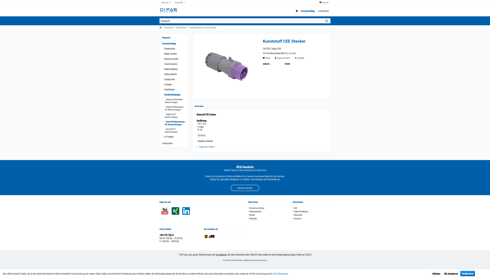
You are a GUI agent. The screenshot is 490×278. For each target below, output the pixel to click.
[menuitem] (323, 2)
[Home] (297, 11)
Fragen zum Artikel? (283, 58)
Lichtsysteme (167, 143)
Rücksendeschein (255, 211)
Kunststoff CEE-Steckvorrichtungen (171, 130)
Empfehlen (300, 58)
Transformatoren (170, 63)
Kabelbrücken (169, 89)
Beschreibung (199, 106)
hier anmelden (290, 53)
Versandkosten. (221, 254)
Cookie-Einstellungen (301, 211)
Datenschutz (298, 214)
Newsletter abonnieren (245, 187)
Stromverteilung (169, 43)
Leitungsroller (169, 79)
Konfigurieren (467, 273)
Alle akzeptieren (451, 273)
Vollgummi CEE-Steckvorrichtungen (171, 115)
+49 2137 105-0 (167, 235)
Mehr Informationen (280, 273)
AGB (295, 207)
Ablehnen (436, 273)
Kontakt (252, 214)
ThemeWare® (263, 260)
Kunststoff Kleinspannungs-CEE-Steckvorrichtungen (175, 123)
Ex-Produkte (169, 136)
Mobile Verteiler (170, 53)
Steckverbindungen (172, 94)
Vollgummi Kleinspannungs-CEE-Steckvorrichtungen (174, 108)
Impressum (298, 218)
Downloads (253, 218)
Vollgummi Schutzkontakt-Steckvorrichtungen (174, 101)
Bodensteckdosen (171, 69)
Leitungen (168, 84)
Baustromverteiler (171, 58)
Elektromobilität (170, 74)
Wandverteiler (169, 48)
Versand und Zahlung (256, 207)
